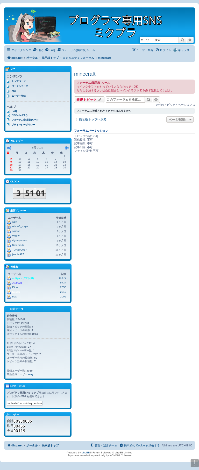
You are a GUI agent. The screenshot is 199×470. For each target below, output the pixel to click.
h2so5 (16, 291)
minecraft (85, 74)
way (14, 221)
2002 (63, 296)
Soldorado (18, 245)
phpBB (86, 452)
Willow (15, 235)
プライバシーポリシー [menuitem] (23, 124)
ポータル (32, 57)
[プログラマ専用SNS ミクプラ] (88, 26)
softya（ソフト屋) (23, 278)
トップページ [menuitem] (19, 81)
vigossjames (19, 240)
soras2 (16, 231)
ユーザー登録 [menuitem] (19, 96)
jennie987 (18, 254)
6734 (63, 282)
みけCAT (17, 282)
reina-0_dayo (20, 226)
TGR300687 (19, 249)
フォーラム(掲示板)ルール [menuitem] (25, 119)
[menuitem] (38, 50)
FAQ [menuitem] (14, 111)
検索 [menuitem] (14, 91)
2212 (63, 291)
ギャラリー (185, 50)
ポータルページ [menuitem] (20, 86)
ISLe (15, 287)
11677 (62, 277)
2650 (63, 287)
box (14, 296)
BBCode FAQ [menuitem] (19, 115)
